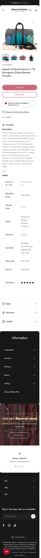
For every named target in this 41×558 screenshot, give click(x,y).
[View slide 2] (18, 466)
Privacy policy (14, 552)
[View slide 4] (23, 466)
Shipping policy (32, 552)
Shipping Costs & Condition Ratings (17, 112)
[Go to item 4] (31, 57)
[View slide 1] (15, 466)
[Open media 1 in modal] (33, 22)
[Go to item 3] (22, 57)
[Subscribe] (33, 516)
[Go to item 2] (14, 57)
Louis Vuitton (7, 65)
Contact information (19, 555)
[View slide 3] (21, 466)
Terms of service (23, 552)
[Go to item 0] (5, 57)
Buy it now (19, 95)
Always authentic (19, 458)
